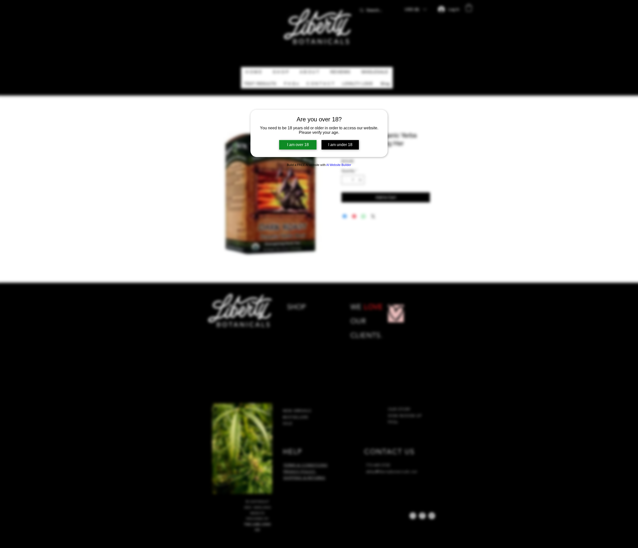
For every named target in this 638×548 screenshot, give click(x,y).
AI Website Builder (338, 165)
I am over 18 (298, 145)
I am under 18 (340, 145)
